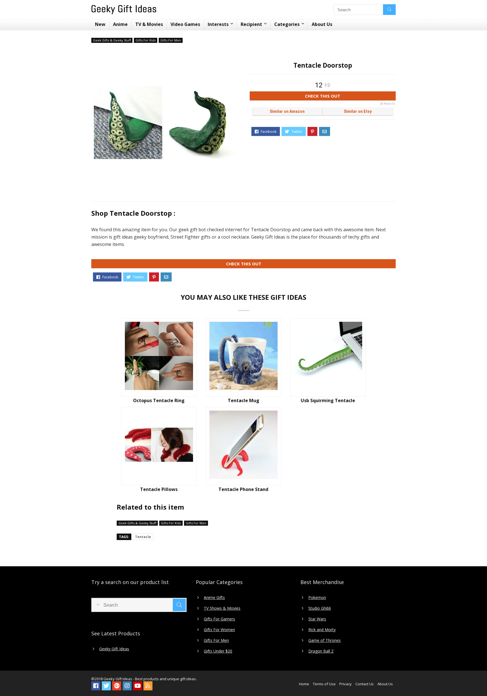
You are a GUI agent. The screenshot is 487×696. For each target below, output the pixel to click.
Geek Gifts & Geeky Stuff (112, 40)
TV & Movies (149, 24)
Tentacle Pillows (159, 489)
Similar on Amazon (287, 111)
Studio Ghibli (319, 608)
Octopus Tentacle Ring (159, 400)
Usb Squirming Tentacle (328, 400)
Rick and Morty (322, 629)
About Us (322, 24)
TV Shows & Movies (222, 608)
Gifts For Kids (146, 40)
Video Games (185, 24)
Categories (287, 24)
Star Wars (317, 619)
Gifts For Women (219, 629)
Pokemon (317, 597)
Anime (120, 24)
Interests (218, 24)
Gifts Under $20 (218, 651)
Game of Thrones (324, 640)
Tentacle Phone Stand (243, 489)
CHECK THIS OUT (350, 96)
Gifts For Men (170, 40)
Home (304, 683)
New (100, 24)
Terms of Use (324, 683)
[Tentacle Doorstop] (164, 122)
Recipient (251, 24)
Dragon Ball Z (321, 651)
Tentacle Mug (243, 400)
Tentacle (143, 536)
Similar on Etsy (358, 111)
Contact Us (364, 683)
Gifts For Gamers (219, 619)
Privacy (345, 683)
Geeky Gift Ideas (114, 648)
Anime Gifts (214, 597)
